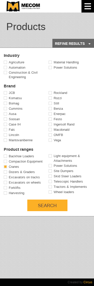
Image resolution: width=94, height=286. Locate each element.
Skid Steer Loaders (67, 176)
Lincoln (14, 135)
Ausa (12, 114)
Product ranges (18, 149)
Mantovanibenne (21, 140)
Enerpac (60, 114)
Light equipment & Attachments (67, 158)
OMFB (58, 135)
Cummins (16, 108)
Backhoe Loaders (21, 156)
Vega (57, 140)
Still (56, 103)
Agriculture (16, 62)
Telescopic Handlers (68, 181)
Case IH (15, 124)
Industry (12, 55)
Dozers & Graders (22, 172)
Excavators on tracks (24, 177)
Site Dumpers (63, 171)
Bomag (14, 103)
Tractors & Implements (70, 187)
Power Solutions (65, 67)
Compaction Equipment (26, 161)
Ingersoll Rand (64, 124)
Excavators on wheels (25, 182)
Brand (10, 86)
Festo (58, 119)
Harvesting (16, 193)
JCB (12, 93)
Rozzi (58, 98)
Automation (17, 67)
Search (47, 206)
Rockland (60, 93)
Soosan (14, 119)
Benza (58, 108)
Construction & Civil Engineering (23, 74)
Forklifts (15, 188)
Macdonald (61, 129)
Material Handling (66, 62)
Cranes (14, 167)
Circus (87, 282)
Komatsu (15, 98)
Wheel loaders (64, 192)
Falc (12, 129)
